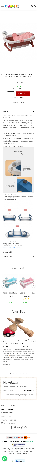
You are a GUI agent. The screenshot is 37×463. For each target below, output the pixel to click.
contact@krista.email (9, 423)
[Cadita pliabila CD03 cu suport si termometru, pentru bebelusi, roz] (18, 41)
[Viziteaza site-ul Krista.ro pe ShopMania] (20, 460)
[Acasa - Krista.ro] (12, 7)
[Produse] (2, 7)
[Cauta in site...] (32, 6)
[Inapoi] (1, 74)
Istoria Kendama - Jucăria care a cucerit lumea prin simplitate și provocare (18, 342)
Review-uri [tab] (7, 256)
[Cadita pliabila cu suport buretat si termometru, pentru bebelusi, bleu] (10, 282)
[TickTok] (22, 427)
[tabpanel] (18, 41)
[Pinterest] (15, 427)
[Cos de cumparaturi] (35, 6)
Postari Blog (18, 311)
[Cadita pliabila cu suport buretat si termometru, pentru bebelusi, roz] (27, 282)
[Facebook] (11, 427)
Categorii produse (7, 409)
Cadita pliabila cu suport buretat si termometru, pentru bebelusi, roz (27, 293)
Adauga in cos (23, 94)
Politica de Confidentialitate (21, 396)
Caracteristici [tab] (7, 252)
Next (35, 43)
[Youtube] (18, 427)
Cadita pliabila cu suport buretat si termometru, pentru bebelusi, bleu (10, 293)
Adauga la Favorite (18, 102)
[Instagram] (25, 427)
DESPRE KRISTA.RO (8, 406)
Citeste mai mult (7, 364)
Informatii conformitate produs (11, 248)
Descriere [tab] (6, 111)
